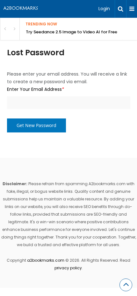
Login (104, 8)
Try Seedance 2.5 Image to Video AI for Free (71, 32)
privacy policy (68, 268)
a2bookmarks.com (45, 260)
